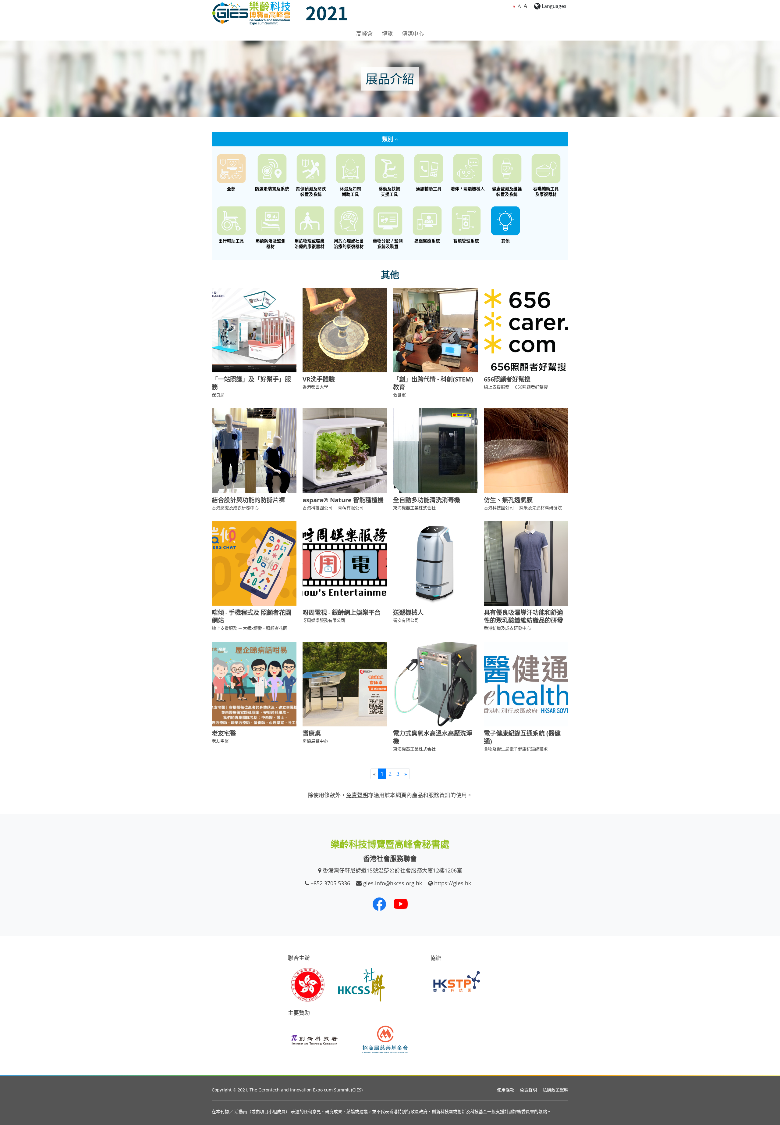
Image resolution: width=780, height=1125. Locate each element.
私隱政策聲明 (555, 1090)
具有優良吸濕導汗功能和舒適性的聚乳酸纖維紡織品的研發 (523, 616)
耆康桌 (312, 733)
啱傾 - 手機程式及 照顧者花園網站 (251, 616)
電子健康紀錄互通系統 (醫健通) (522, 737)
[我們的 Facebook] (379, 904)
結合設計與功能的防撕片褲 (248, 500)
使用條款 (505, 1090)
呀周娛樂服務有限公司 (324, 620)
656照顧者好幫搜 (507, 379)
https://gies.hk (452, 883)
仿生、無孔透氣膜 (508, 500)
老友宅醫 (224, 733)
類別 (388, 139)
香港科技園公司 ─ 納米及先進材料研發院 (523, 508)
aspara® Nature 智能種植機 (343, 500)
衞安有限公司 (406, 620)
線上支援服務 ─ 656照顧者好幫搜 (516, 387)
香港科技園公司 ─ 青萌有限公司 (333, 508)
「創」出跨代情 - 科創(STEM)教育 (433, 383)
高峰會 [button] (364, 33)
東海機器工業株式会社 (414, 508)
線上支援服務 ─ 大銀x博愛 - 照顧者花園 (249, 628)
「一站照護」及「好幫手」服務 (251, 383)
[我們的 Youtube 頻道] (400, 904)
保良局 (218, 395)
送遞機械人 (408, 612)
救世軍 (399, 395)
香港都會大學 (315, 387)
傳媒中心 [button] (413, 33)
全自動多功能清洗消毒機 (426, 500)
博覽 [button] (387, 33)
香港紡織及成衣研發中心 (235, 508)
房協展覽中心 (315, 741)
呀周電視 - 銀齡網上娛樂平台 (342, 612)
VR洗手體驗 (319, 379)
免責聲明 (528, 1090)
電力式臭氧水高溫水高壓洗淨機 (432, 737)
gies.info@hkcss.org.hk (392, 883)
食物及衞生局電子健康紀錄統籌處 (516, 749)
